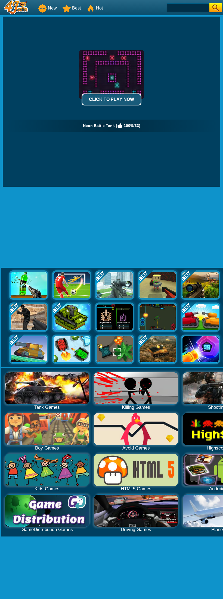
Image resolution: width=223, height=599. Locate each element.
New (52, 8)
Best (76, 8)
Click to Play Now (111, 99)
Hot (99, 8)
